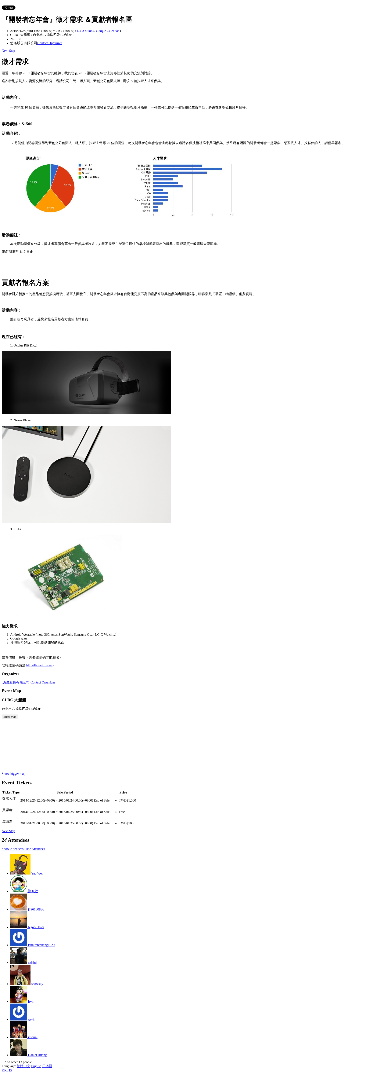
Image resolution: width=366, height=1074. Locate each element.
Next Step (8, 50)
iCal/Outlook (85, 31)
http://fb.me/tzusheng (40, 665)
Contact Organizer (49, 43)
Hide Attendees (34, 849)
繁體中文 (23, 1066)
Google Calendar (107, 31)
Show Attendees (13, 849)
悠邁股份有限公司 (16, 682)
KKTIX (7, 1070)
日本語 (47, 1066)
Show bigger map (13, 774)
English (36, 1066)
